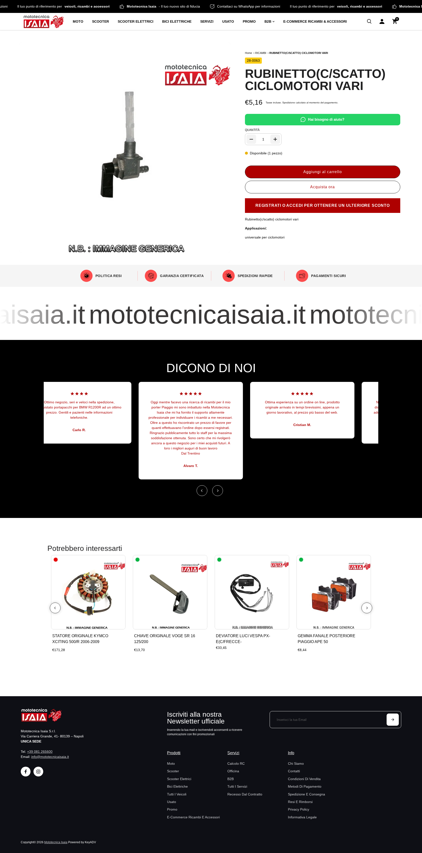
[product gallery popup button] (221, 247)
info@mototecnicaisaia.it (50, 757)
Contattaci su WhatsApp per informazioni (266, 6)
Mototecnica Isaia (55, 842)
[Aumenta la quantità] (275, 139)
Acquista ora (322, 187)
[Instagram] (38, 771)
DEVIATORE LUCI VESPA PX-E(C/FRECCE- (243, 642)
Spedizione (288, 102)
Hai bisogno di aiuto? (326, 119)
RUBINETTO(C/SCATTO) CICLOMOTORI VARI (315, 80)
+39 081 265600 (40, 752)
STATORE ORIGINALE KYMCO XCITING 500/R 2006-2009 (80, 639)
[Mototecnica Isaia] (45, 21)
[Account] (382, 21)
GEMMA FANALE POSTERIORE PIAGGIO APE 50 (326, 639)
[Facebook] (26, 771)
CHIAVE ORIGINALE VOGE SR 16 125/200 (164, 639)
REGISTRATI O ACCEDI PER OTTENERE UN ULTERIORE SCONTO (322, 205)
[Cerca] (369, 21)
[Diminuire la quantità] (251, 139)
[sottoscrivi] (392, 719)
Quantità (252, 130)
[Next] (217, 490)
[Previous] (202, 490)
